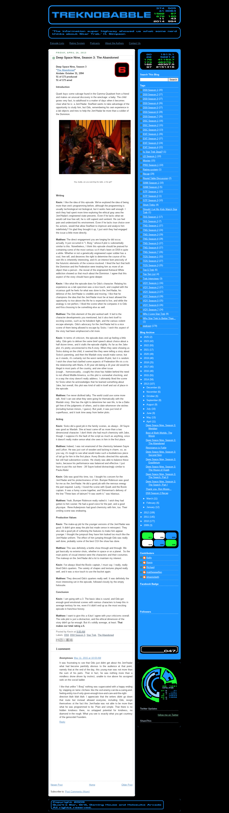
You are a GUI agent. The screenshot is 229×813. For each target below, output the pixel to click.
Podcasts (95, 43)
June (149, 413)
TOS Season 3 (150, 265)
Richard (150, 567)
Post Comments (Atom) (77, 791)
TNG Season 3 (150, 234)
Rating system (150, 169)
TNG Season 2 (150, 230)
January (151, 507)
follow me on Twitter (168, 715)
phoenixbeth (153, 577)
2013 (147, 384)
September (153, 400)
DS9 (66, 635)
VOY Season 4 (151, 296)
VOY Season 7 (151, 309)
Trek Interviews (151, 278)
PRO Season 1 (151, 165)
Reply (62, 722)
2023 (147, 341)
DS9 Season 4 (150, 103)
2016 (147, 371)
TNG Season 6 (150, 247)
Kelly (149, 558)
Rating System (77, 43)
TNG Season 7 (150, 252)
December (152, 387)
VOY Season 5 (151, 300)
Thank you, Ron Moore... (159, 489)
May (149, 417)
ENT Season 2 (150, 138)
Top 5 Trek (148, 270)
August (151, 404)
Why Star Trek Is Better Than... (159, 318)
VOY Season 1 (151, 283)
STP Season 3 (150, 200)
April (149, 421)
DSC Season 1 (150, 121)
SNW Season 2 (151, 187)
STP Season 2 (150, 196)
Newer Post (57, 785)
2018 (147, 362)
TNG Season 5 (150, 243)
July (149, 409)
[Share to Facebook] (68, 640)
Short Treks (149, 205)
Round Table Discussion (155, 178)
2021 (147, 350)
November (152, 392)
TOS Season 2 (150, 261)
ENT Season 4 (150, 147)
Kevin (149, 562)
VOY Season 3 (151, 292)
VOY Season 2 (151, 287)
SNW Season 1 (151, 183)
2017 (147, 367)
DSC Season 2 (150, 125)
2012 (147, 512)
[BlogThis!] (61, 640)
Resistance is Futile (156, 448)
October (151, 396)
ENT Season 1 (150, 134)
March (150, 498)
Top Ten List (149, 274)
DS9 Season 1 (150, 90)
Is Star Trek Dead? (153, 152)
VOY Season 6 (151, 305)
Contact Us (135, 43)
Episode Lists (57, 43)
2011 (147, 517)
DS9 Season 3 (77, 635)
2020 (147, 354)
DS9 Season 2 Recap (157, 493)
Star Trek (91, 635)
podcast (147, 326)
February (151, 503)
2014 (147, 379)
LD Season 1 (149, 156)
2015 (147, 375)
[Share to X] (64, 640)
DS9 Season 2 (150, 94)
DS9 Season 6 (150, 112)
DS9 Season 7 (150, 116)
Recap (146, 174)
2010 (147, 521)
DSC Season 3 (150, 130)
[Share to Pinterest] (71, 640)
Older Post (127, 785)
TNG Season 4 (150, 239)
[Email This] (57, 640)
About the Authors (114, 43)
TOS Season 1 (150, 256)
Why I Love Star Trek (154, 314)
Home (92, 785)
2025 (147, 337)
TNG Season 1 (150, 225)
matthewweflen (154, 572)
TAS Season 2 (150, 221)
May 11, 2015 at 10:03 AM (87, 658)
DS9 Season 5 (150, 107)
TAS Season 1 (150, 217)
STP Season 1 (150, 191)
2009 (147, 525)
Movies (146, 160)
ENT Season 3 (150, 143)
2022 (147, 345)
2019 (147, 358)
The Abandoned (66, 70)
